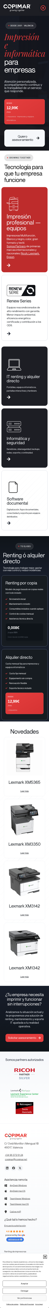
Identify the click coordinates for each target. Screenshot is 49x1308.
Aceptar (24, 1283)
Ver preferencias (24, 1298)
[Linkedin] (7, 1168)
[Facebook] (13, 1168)
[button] (45, 1256)
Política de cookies (12, 1304)
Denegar (24, 1291)
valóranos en (14, 1239)
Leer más (24, 791)
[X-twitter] (20, 1168)
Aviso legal (39, 1304)
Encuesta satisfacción (15, 1225)
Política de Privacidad (27, 1304)
